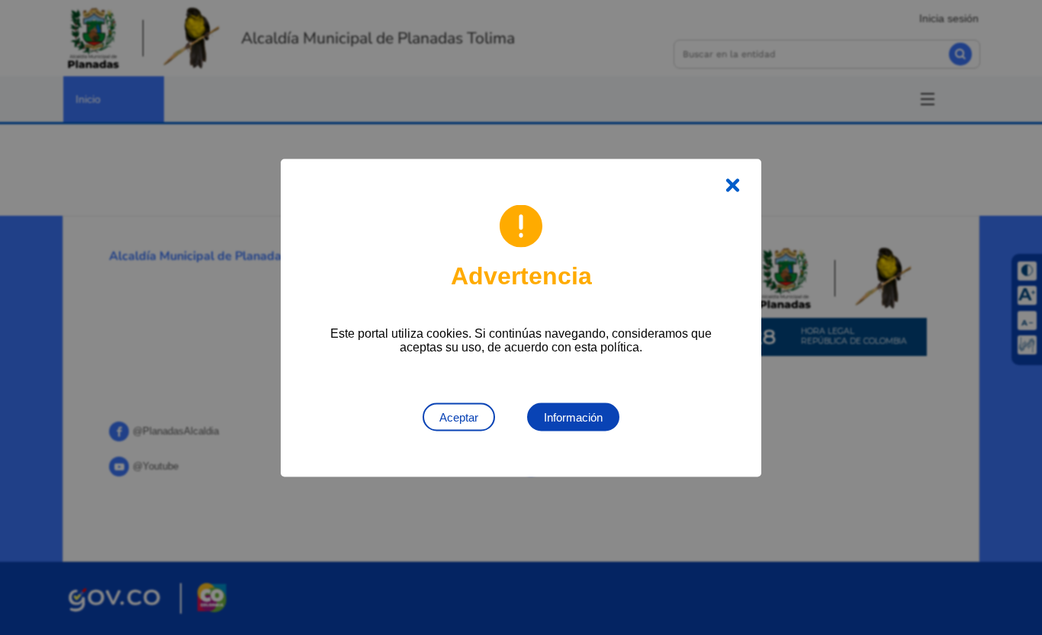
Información (573, 416)
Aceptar (458, 416)
